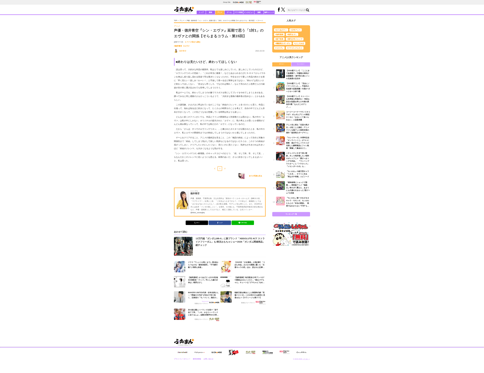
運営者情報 (197, 359)
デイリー (281, 64)
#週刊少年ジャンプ (294, 39)
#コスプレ (279, 48)
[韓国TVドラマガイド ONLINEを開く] (257, 2)
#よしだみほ (299, 43)
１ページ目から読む (193, 42)
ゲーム (229, 12)
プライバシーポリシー (182, 359)
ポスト (198, 222)
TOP (175, 20)
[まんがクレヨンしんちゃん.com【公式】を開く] (182, 352)
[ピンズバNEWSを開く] (234, 352)
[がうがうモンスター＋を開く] (199, 352)
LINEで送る (244, 222)
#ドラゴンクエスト (294, 48)
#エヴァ (186, 46)
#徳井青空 (178, 46)
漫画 (210, 12)
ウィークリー (301, 64)
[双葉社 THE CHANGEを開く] (238, 2)
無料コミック (269, 12)
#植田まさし (292, 34)
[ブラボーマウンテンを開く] (268, 352)
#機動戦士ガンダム (282, 43)
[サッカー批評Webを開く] (249, 2)
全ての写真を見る (255, 176)
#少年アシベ (295, 30)
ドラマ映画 (238, 12)
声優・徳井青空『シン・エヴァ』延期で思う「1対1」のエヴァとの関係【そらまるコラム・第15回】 (221, 20)
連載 (259, 12)
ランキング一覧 (291, 214)
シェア (221, 222)
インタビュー (249, 12)
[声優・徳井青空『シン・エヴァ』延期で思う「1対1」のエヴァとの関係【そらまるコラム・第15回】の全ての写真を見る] (241, 176)
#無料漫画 (279, 34)
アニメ (219, 12)
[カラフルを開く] (302, 352)
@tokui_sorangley (197, 212)
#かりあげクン (281, 30)
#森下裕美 (279, 39)
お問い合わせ (208, 359)
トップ (201, 12)
